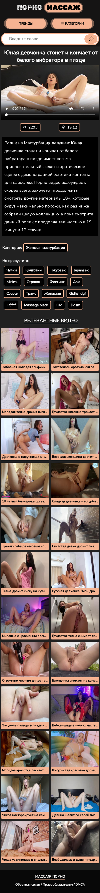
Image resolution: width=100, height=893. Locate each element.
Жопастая (52, 293)
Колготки (33, 270)
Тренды (26, 23)
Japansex (81, 270)
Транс (31, 293)
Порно (48, 7)
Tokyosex (58, 270)
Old (59, 305)
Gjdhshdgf (77, 293)
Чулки (12, 270)
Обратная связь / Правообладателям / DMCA (50, 884)
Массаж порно (50, 876)
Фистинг (57, 281)
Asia (76, 281)
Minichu (12, 281)
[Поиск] (90, 39)
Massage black (36, 305)
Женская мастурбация (45, 247)
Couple (12, 293)
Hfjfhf (11, 305)
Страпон (34, 281)
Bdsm (75, 305)
